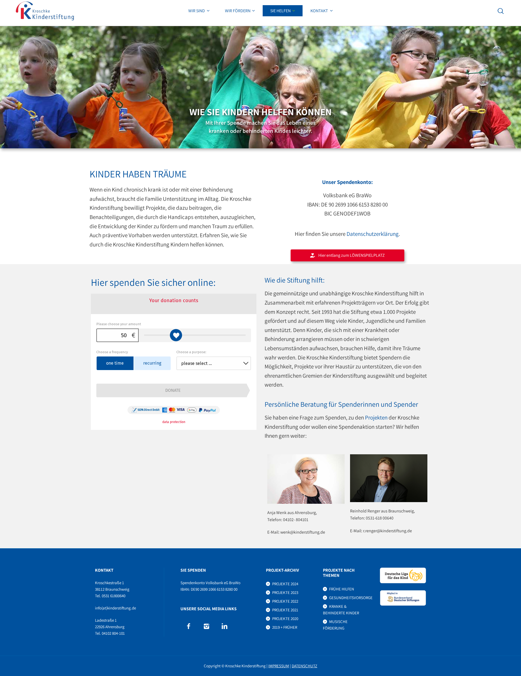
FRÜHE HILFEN (341, 589)
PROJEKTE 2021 (285, 609)
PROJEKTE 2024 (285, 583)
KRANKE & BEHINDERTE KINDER (341, 609)
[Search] (500, 11)
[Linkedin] (224, 626)
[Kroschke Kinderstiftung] (45, 10)
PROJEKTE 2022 (285, 601)
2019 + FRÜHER (284, 627)
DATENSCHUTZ (304, 665)
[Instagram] (206, 626)
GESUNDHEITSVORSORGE (351, 597)
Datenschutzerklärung (373, 233)
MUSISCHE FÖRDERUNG (335, 625)
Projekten (376, 417)
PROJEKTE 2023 (285, 592)
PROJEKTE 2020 (285, 618)
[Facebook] (188, 626)
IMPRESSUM (278, 665)
